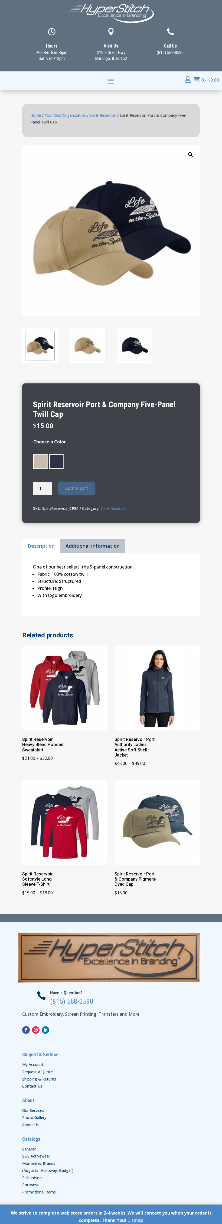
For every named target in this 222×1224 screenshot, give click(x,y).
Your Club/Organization (65, 115)
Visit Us (111, 46)
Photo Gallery (34, 1117)
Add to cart (76, 488)
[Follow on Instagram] (36, 1030)
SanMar (29, 1149)
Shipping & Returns (39, 1079)
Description (41, 546)
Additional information (93, 546)
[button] (190, 154)
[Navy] (56, 461)
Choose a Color (49, 442)
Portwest (30, 1184)
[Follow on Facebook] (26, 1030)
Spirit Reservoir (103, 115)
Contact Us (32, 1086)
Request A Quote (37, 1071)
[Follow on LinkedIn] (45, 1030)
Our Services (33, 1110)
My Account (32, 1064)
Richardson (32, 1177)
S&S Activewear (36, 1156)
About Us (30, 1124)
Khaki (40, 461)
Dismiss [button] (135, 1220)
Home (35, 115)
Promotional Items (39, 1192)
